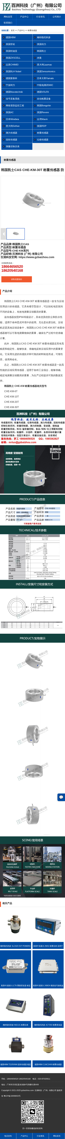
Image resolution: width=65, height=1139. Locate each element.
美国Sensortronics (46, 71)
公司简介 (57, 16)
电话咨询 (8, 1136)
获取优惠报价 (16, 279)
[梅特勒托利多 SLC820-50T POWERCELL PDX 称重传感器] (15, 941)
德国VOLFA (43, 92)
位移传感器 (42, 139)
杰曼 (39, 57)
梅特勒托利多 (44, 37)
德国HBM (11, 37)
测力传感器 (11, 132)
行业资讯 (40, 16)
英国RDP (41, 126)
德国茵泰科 (11, 78)
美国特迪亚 (11, 51)
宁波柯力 (10, 85)
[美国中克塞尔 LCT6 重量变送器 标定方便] (15, 981)
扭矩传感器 (11, 139)
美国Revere (43, 112)
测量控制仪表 (13, 146)
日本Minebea (12, 119)
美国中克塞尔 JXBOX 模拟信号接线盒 (48, 986)
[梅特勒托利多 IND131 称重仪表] (15, 1020)
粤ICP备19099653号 (12, 1096)
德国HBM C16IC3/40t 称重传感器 (48, 1064)
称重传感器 (42, 132)
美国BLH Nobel (13, 71)
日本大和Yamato (45, 78)
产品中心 (24, 16)
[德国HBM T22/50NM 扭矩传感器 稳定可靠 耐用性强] (15, 1060)
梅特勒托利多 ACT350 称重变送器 (48, 1025)
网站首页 (8, 16)
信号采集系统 (13, 98)
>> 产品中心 (20, 30)
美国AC (10, 112)
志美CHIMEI (12, 64)
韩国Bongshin (44, 105)
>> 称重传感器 (31, 30)
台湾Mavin (42, 119)
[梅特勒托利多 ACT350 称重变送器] (48, 1020)
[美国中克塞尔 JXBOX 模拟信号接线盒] (48, 981)
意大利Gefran (13, 126)
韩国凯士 (41, 51)
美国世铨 (10, 44)
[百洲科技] (32, 10)
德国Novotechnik (14, 92)
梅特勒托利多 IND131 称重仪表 (15, 1025)
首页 (13, 30)
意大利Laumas (44, 64)
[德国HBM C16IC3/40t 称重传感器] (48, 1060)
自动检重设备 (44, 98)
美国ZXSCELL (13, 57)
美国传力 (41, 44)
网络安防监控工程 (15, 105)
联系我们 (8, 23)
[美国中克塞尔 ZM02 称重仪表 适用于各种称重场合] (48, 941)
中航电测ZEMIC (45, 85)
